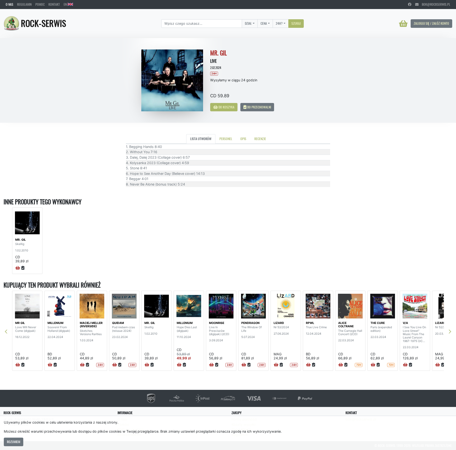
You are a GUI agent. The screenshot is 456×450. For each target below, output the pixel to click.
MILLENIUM (55, 323)
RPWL (310, 323)
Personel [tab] (225, 138)
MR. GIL (20, 239)
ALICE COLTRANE (346, 324)
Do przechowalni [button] (259, 107)
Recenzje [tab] (260, 138)
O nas (9, 4)
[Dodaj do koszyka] (17, 268)
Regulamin (24, 4)
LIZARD (279, 323)
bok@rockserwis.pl (434, 4)
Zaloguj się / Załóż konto (431, 23)
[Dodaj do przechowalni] (23, 268)
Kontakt (54, 4)
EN (65, 4)
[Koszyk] (403, 24)
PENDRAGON (250, 323)
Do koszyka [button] (226, 107)
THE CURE (377, 323)
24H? (279, 23)
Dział (248, 23)
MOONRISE (216, 323)
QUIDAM (118, 323)
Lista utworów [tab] (200, 138)
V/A (405, 323)
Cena (264, 23)
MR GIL (20, 323)
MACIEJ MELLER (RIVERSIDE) (91, 324)
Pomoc (40, 4)
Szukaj (296, 23)
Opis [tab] (243, 138)
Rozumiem (13, 441)
